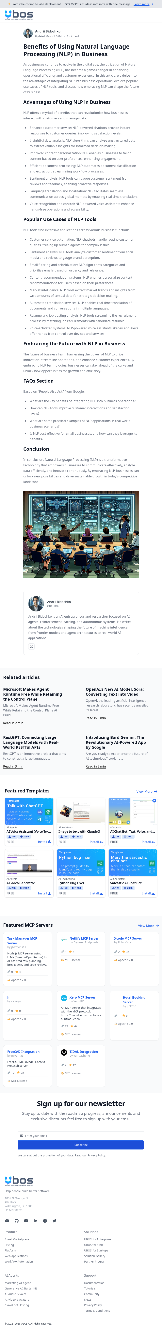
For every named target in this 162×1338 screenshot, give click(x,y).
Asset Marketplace (17, 1239)
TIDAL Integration (84, 1051)
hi (8, 997)
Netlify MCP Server (84, 938)
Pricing (9, 1245)
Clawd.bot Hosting (17, 1305)
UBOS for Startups (96, 1250)
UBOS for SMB (93, 1245)
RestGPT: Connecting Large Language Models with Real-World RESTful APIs (30, 742)
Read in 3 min (96, 718)
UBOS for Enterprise (97, 1239)
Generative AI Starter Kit (21, 1288)
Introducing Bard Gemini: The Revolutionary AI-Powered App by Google (116, 742)
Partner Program (95, 1261)
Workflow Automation (19, 1261)
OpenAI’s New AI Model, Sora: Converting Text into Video (115, 692)
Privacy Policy (93, 1305)
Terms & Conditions (97, 1310)
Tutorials (90, 1288)
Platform (10, 1250)
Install (42, 842)
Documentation (94, 1283)
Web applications (16, 1256)
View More (145, 791)
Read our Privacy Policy (90, 1155)
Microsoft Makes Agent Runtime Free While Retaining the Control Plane (32, 694)
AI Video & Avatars (17, 1299)
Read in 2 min (13, 723)
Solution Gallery (94, 1256)
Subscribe (81, 1145)
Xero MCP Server (82, 997)
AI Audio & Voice (15, 1294)
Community (91, 1294)
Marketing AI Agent (18, 1283)
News (87, 1299)
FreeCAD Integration (23, 1051)
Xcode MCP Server (128, 938)
